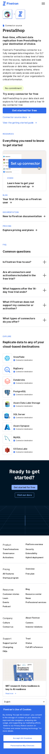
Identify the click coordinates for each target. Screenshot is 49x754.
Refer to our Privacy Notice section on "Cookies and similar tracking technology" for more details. (22, 728)
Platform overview (34, 544)
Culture (6, 622)
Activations (8, 557)
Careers (29, 622)
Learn (5, 598)
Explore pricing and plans (18, 230)
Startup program (11, 578)
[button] (43, 4)
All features (8, 574)
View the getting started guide (18, 122)
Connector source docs (15, 117)
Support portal (10, 643)
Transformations (11, 549)
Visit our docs (24, 495)
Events (6, 602)
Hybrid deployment (34, 557)
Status (29, 643)
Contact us (8, 627)
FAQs (5, 651)
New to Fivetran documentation (22, 216)
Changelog (8, 647)
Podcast (7, 606)
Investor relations (34, 627)
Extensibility (31, 553)
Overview (30, 569)
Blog (28, 589)
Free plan (30, 574)
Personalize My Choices (22, 745)
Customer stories (11, 594)
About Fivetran (33, 618)
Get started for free (24, 487)
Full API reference (34, 647)
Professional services (36, 602)
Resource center (34, 594)
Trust (28, 638)
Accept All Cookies (22, 738)
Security (30, 549)
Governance (8, 553)
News (28, 598)
